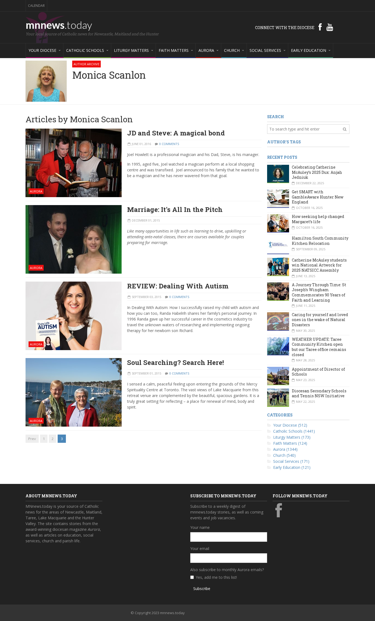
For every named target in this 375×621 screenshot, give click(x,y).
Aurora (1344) (285, 449)
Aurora (36, 191)
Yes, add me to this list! (216, 577)
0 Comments (169, 144)
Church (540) (284, 455)
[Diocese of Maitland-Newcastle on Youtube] (329, 27)
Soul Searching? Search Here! (175, 362)
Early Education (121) (291, 467)
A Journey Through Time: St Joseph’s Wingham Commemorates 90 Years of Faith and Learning (319, 292)
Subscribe (201, 588)
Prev (32, 438)
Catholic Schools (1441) (294, 431)
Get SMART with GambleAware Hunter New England (317, 197)
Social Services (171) (291, 461)
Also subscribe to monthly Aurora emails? (227, 569)
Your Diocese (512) (290, 425)
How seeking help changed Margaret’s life (318, 219)
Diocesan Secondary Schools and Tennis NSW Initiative (319, 393)
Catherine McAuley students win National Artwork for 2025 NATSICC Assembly (319, 265)
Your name (200, 527)
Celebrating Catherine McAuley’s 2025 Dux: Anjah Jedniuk (317, 172)
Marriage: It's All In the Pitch (175, 209)
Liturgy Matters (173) (291, 437)
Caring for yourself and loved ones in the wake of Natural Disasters (320, 319)
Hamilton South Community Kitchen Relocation (320, 241)
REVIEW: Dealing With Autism (177, 286)
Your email (199, 548)
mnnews (59, 24)
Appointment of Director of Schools (318, 372)
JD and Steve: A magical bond (176, 133)
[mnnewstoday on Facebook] (320, 27)
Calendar (36, 5)
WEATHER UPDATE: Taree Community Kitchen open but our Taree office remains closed (319, 347)
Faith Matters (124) (290, 443)
